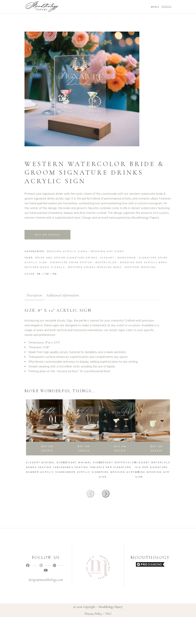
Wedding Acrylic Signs (67, 251)
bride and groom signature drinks (66, 257)
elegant (107, 257)
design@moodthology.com (46, 579)
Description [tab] (34, 295)
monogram (127, 257)
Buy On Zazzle (120, 448)
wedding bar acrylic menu (143, 262)
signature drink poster (71, 262)
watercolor (106, 262)
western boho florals (44, 267)
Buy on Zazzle (47, 234)
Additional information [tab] (62, 295)
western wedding (140, 267)
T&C (108, 613)
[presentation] (90, 493)
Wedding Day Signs (107, 251)
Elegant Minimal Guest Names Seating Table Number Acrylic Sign (46, 467)
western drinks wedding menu (95, 267)
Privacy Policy (93, 613)
